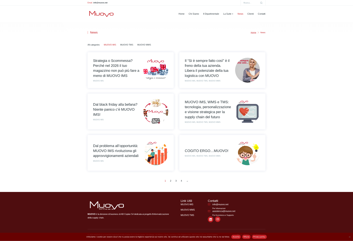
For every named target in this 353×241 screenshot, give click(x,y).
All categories (94, 45)
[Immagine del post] (155, 70)
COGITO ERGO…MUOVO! (206, 151)
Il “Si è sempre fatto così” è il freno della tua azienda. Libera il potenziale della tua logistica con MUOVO (207, 68)
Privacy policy (259, 237)
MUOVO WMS (144, 45)
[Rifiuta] (349, 236)
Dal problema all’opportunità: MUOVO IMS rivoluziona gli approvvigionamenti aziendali (116, 151)
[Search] (261, 3)
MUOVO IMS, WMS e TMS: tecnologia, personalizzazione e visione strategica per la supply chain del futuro (208, 109)
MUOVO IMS (110, 45)
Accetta (236, 237)
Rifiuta (246, 237)
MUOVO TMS (126, 45)
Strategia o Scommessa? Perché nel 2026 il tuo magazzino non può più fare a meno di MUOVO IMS (116, 68)
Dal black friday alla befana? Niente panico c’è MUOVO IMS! (115, 109)
